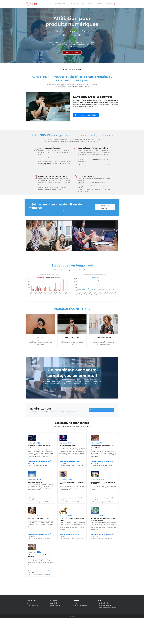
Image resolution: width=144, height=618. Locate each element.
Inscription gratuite (33, 605)
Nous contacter (55, 605)
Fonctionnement (60, 4)
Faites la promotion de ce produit (38, 461)
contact (99, 4)
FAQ (83, 4)
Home (29, 603)
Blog (90, 4)
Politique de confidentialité (107, 607)
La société (53, 603)
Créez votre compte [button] (72, 53)
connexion (109, 4)
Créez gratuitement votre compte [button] (101, 410)
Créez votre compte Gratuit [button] (86, 115)
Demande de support (81, 605)
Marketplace (74, 4)
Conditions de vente (104, 605)
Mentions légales (103, 603)
